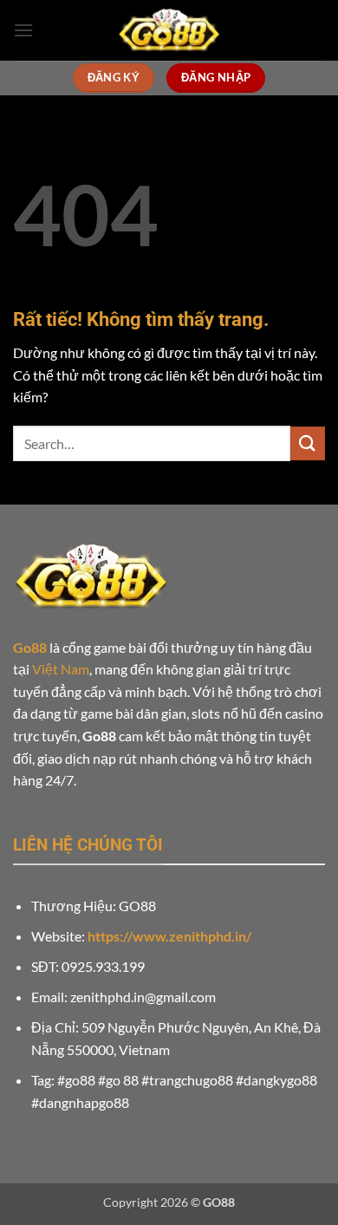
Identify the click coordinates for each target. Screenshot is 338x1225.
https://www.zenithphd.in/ (169, 936)
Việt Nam (60, 669)
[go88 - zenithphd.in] (169, 30)
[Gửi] (307, 443)
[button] (23, 30)
